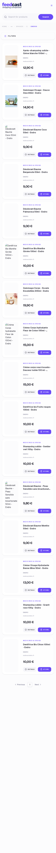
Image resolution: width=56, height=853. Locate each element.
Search (45, 17)
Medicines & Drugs (32, 46)
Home (4, 26)
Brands (19, 26)
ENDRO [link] (34, 26)
